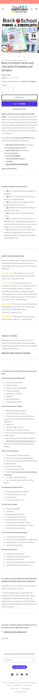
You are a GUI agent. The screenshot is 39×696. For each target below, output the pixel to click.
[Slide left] (15, 57)
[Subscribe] (32, 659)
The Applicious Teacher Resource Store (18, 683)
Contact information (20, 692)
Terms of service (15, 688)
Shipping (4, 77)
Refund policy (18, 685)
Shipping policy (26, 688)
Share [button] (6, 638)
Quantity (4, 85)
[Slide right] (24, 57)
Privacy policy (28, 685)
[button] (2, 9)
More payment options (19, 109)
